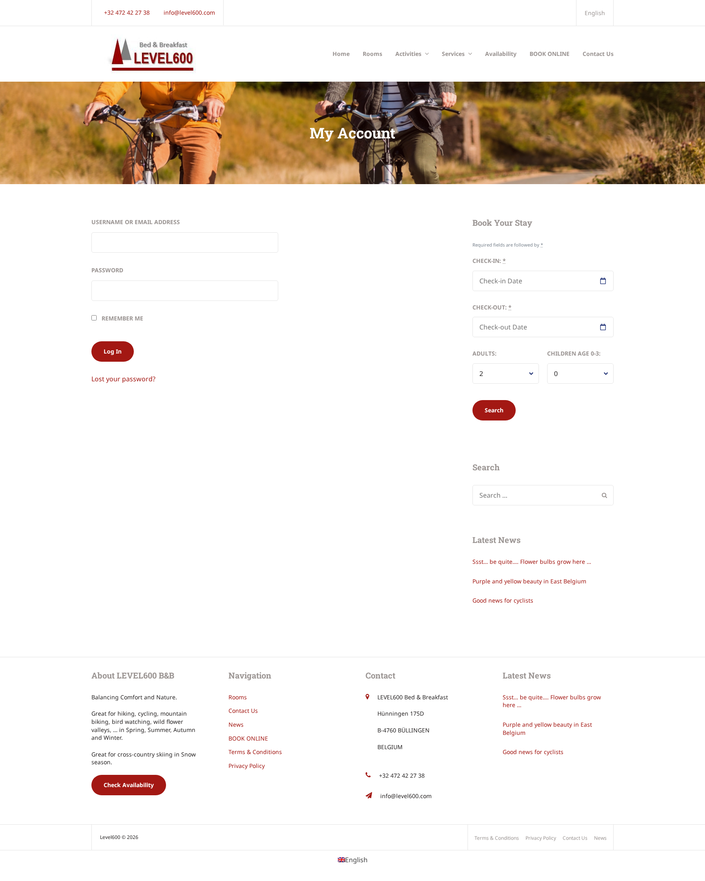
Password (107, 270)
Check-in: (489, 261)
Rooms (372, 54)
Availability (501, 54)
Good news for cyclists (502, 600)
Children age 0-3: (574, 353)
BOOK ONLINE (550, 54)
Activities (408, 54)
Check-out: (492, 307)
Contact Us (598, 54)
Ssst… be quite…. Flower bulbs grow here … (531, 561)
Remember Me (121, 318)
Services (453, 54)
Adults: (484, 353)
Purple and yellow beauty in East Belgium (529, 581)
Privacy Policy (246, 766)
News (236, 724)
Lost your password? (123, 378)
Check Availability (129, 785)
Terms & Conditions (255, 752)
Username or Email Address (135, 222)
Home (341, 54)
